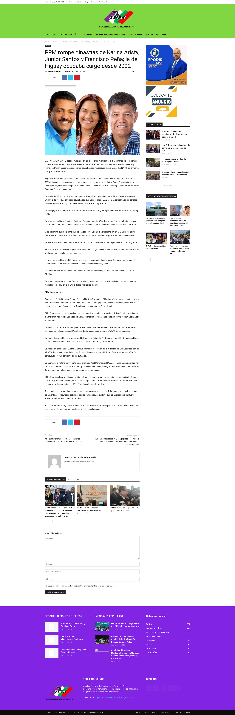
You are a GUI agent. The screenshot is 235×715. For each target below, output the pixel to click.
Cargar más (167, 186)
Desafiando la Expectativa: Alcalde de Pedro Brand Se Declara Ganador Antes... (123, 639)
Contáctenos (185, 712)
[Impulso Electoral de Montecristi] (117, 17)
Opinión (88, 34)
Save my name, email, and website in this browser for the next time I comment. (82, 586)
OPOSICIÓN (174, 243)
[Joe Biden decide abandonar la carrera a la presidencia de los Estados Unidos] (153, 148)
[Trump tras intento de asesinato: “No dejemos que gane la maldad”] (153, 135)
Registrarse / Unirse (76, 2)
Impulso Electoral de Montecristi (61, 71)
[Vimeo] (179, 2)
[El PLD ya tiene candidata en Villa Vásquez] (156, 237)
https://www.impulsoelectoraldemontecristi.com (79, 461)
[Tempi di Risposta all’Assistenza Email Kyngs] (51, 640)
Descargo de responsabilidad (146, 712)
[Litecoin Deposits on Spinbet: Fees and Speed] (51, 653)
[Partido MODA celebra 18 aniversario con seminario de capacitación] (92, 495)
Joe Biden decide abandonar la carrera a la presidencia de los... (176, 148)
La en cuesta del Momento (110, 34)
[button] (187, 34)
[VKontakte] (184, 2)
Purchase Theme (105, 2)
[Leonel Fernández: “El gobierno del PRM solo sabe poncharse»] (102, 627)
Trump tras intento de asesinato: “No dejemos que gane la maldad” (174, 134)
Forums (93, 2)
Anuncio (174, 712)
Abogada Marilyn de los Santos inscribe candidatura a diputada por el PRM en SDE (63, 440)
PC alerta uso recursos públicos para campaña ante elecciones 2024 (155, 220)
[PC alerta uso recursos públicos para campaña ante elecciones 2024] (156, 209)
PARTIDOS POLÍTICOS (156, 34)
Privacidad (165, 712)
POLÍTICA (51, 34)
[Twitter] (175, 2)
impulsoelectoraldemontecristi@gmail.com (114, 697)
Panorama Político (69, 34)
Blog (86, 2)
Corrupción (151, 215)
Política (55, 42)
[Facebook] (170, 2)
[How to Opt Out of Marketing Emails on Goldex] (51, 627)
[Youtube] (188, 2)
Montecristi (135, 34)
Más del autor (74, 480)
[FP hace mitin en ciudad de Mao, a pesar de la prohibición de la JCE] (153, 162)
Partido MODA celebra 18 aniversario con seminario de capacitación (89, 510)
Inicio (47, 42)
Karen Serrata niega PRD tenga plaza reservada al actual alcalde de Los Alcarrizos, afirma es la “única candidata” (117, 442)
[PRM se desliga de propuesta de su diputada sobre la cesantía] (125, 495)
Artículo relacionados (56, 480)
